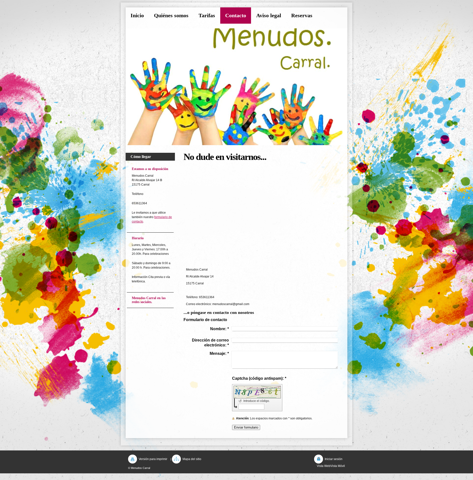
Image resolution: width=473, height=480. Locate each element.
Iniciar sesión (333, 459)
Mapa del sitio (192, 459)
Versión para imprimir (153, 459)
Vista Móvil (337, 466)
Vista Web (323, 466)
